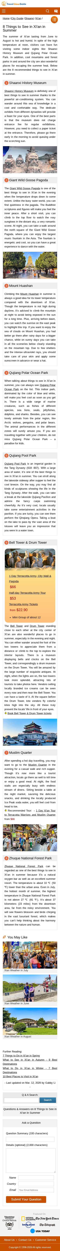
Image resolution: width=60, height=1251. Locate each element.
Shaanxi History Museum (19, 91)
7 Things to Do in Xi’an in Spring (21, 1055)
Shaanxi (29, 18)
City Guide (17, 18)
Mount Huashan (29, 294)
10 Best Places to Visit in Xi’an (20, 1076)
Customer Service (45, 1239)
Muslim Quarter (37, 764)
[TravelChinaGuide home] (14, 3)
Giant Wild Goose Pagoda (25, 188)
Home (6, 18)
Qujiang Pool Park (15, 463)
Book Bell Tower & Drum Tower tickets (30, 713)
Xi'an (38, 18)
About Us (9, 1239)
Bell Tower (16, 626)
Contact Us (24, 1239)
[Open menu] (4, 11)
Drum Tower (37, 626)
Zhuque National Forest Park (23, 866)
